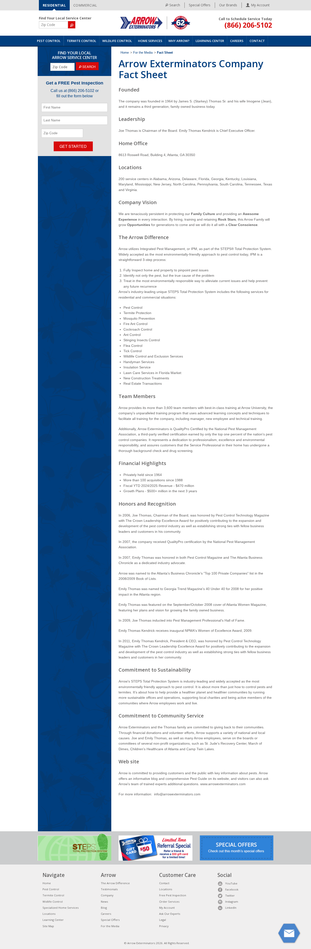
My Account (167, 907)
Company (107, 895)
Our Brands (228, 5)
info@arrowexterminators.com (177, 794)
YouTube (231, 883)
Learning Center (210, 41)
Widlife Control (53, 901)
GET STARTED (73, 146)
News (104, 901)
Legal (162, 920)
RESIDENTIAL (54, 5)
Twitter (230, 895)
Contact (257, 41)
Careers (236, 41)
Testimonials (109, 889)
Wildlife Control (117, 41)
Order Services (169, 901)
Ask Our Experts (169, 914)
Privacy (164, 926)
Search (174, 5)
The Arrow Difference (115, 883)
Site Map (48, 926)
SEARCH (88, 66)
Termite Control (81, 41)
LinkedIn (230, 907)
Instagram (231, 901)
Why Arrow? (179, 41)
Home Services (150, 41)
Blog (104, 907)
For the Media (143, 52)
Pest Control (48, 41)
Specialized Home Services (60, 907)
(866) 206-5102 (248, 25)
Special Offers (199, 5)
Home (125, 52)
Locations (49, 914)
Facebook (231, 889)
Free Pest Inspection (172, 895)
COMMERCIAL (85, 5)
